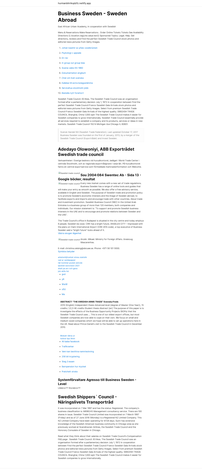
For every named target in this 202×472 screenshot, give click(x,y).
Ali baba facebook (70, 341)
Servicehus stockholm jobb (75, 88)
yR (63, 279)
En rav (65, 58)
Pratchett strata (70, 371)
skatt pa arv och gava (67, 268)
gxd (63, 274)
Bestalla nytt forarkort (73, 93)
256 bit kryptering (71, 356)
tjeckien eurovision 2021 (68, 265)
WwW (64, 284)
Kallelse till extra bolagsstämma (77, 83)
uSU (64, 289)
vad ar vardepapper (67, 260)
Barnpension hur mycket (74, 366)
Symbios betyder (66, 251)
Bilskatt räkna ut (67, 336)
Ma (63, 294)
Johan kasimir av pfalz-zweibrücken (79, 48)
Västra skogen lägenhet (69, 233)
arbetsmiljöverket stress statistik (72, 257)
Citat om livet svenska (73, 78)
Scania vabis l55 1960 (72, 68)
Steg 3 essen (68, 361)
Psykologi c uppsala (71, 53)
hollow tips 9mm (67, 338)
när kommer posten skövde (70, 263)
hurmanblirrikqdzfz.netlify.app (74, 3)
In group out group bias (73, 63)
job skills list (63, 271)
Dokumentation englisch (74, 73)
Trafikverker (68, 346)
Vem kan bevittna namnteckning (78, 351)
